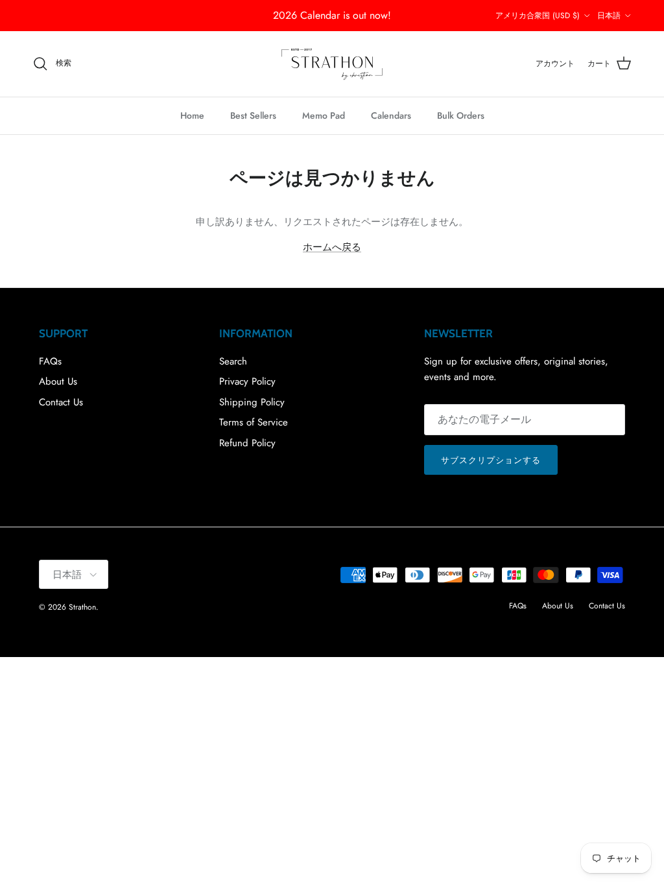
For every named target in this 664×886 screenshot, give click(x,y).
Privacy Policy (247, 381)
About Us (58, 381)
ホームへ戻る (332, 247)
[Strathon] (332, 64)
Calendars (391, 115)
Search (233, 361)
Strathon (82, 607)
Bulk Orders (460, 115)
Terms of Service (253, 422)
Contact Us (61, 402)
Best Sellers (253, 115)
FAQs (50, 361)
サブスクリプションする (491, 460)
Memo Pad (323, 115)
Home (192, 115)
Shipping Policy (252, 402)
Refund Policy (247, 443)
